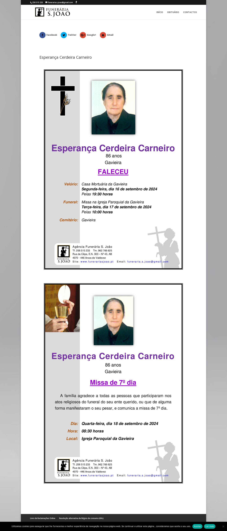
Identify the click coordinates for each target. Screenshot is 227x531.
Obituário (173, 12)
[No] (223, 526)
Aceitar (197, 526)
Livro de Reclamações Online (42, 518)
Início (159, 12)
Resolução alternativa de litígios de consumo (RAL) (81, 518)
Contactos (190, 12)
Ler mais (210, 526)
